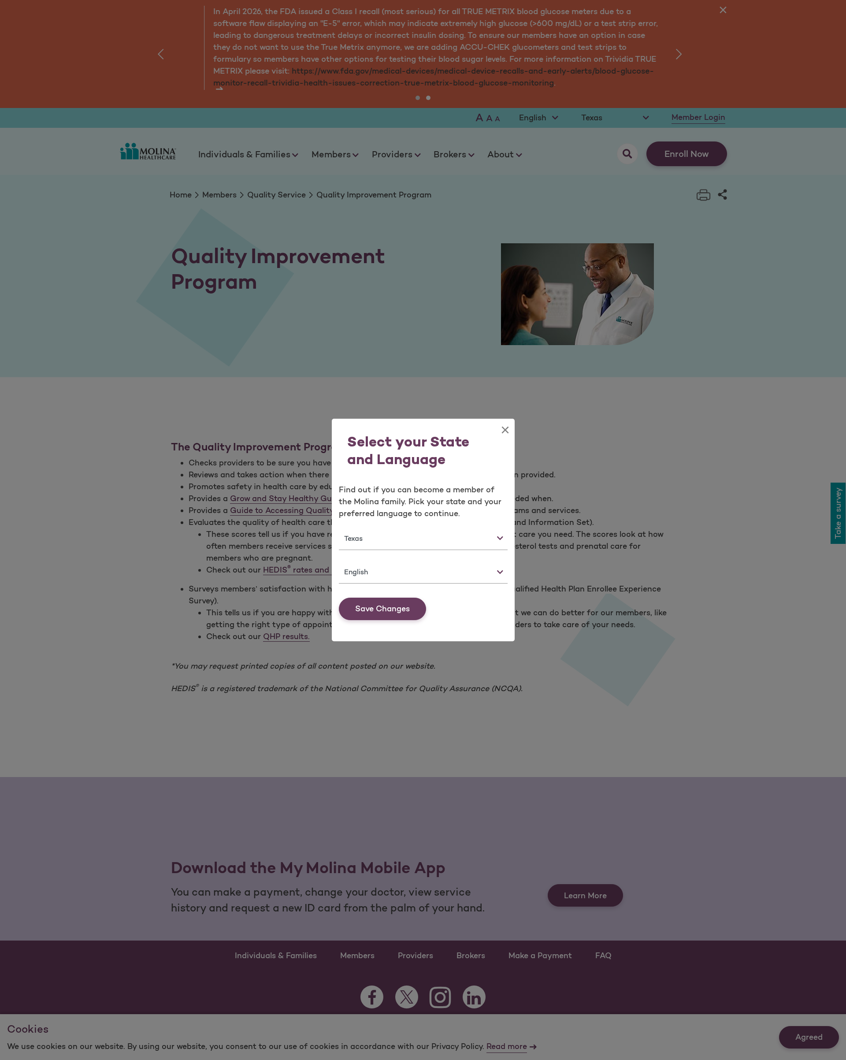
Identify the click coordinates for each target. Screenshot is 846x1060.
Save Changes (382, 609)
